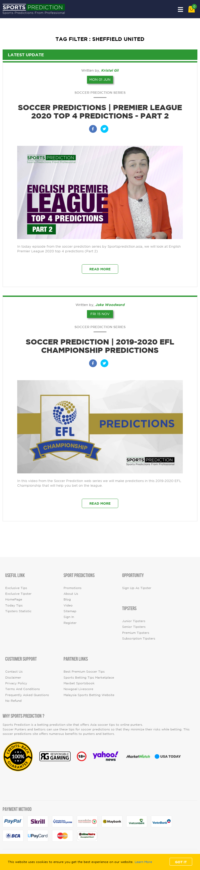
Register (70, 622)
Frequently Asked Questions (27, 695)
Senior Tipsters (134, 626)
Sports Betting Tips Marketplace (89, 677)
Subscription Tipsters (138, 638)
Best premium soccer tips (84, 671)
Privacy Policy (16, 683)
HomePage (13, 599)
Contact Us (14, 671)
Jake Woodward (109, 305)
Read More (100, 269)
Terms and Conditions (22, 689)
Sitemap (70, 611)
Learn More (143, 861)
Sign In (69, 616)
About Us (71, 593)
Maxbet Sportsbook (79, 683)
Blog (67, 599)
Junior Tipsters (133, 621)
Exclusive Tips (16, 588)
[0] (191, 11)
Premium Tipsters (135, 632)
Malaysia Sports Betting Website (89, 695)
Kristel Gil (109, 70)
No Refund (13, 700)
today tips (14, 605)
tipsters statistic (18, 611)
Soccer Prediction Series (100, 93)
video (68, 605)
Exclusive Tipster (18, 593)
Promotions (73, 588)
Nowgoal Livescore (78, 689)
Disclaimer (13, 677)
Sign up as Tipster (136, 588)
